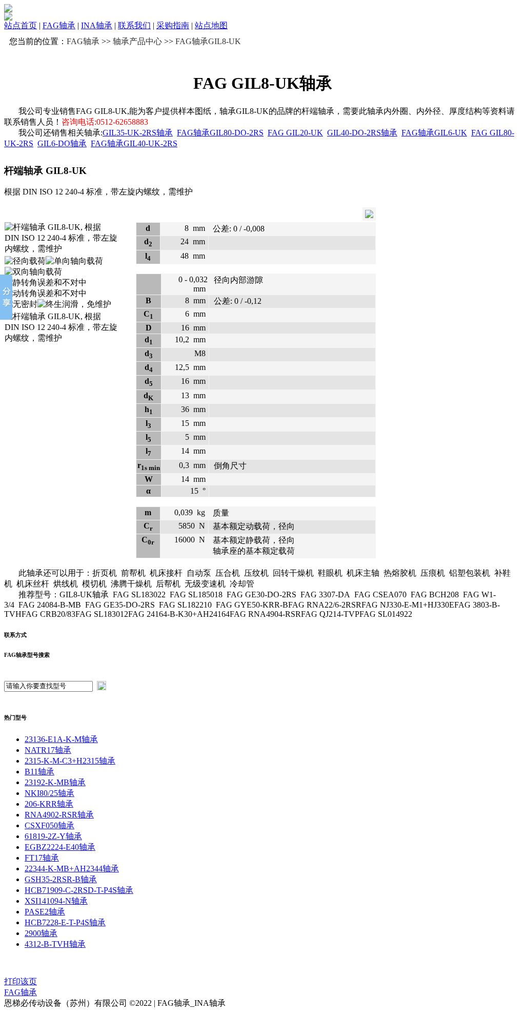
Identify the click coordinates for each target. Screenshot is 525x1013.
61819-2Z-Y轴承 (53, 836)
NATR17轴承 (48, 750)
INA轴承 (96, 25)
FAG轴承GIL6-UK (434, 132)
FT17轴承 (42, 857)
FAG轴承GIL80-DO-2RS (220, 132)
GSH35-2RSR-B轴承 (61, 879)
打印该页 (20, 981)
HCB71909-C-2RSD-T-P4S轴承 (79, 890)
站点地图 (211, 25)
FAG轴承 (59, 25)
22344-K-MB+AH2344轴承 (72, 868)
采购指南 (172, 25)
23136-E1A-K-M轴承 (61, 739)
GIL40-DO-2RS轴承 (362, 132)
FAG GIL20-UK (295, 132)
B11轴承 (39, 771)
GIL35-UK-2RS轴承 (138, 132)
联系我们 (134, 25)
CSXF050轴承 (49, 825)
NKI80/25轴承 (49, 793)
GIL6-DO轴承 (62, 143)
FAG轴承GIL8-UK (208, 41)
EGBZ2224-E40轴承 (60, 847)
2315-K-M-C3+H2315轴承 (70, 760)
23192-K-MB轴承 (55, 782)
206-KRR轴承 (49, 804)
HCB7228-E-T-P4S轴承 (65, 922)
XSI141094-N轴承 (56, 901)
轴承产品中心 (137, 41)
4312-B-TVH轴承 (55, 944)
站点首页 (20, 25)
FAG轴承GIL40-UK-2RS (134, 143)
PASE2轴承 (45, 911)
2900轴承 (41, 933)
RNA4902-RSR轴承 (59, 814)
